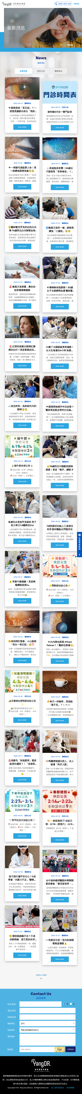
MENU (76, 4)
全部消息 (23, 71)
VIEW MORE (22, 127)
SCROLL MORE (41, 975)
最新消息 (13, 3)
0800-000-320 (64, 4)
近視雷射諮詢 (79, 543)
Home (64, 45)
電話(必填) (12, 1011)
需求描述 (11, 1036)
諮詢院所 (11, 1030)
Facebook (79, 554)
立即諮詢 (70, 1049)
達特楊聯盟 (70, 1088)
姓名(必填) (12, 1004)
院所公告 (41, 71)
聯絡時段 (11, 1023)
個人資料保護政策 (57, 1088)
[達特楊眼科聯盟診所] (41, 1065)
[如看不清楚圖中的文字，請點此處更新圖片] (60, 1049)
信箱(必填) (12, 1017)
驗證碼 (10, 1049)
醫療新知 (58, 71)
